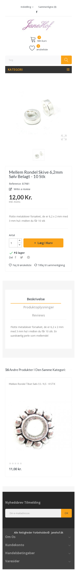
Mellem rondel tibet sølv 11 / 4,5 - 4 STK (32, 383)
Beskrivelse (36, 299)
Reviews (38, 315)
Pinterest (29, 257)
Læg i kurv (45, 243)
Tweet (22, 257)
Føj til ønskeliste (22, 265)
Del (15, 257)
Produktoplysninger (38, 307)
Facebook (36, 11)
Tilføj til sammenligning (51, 265)
